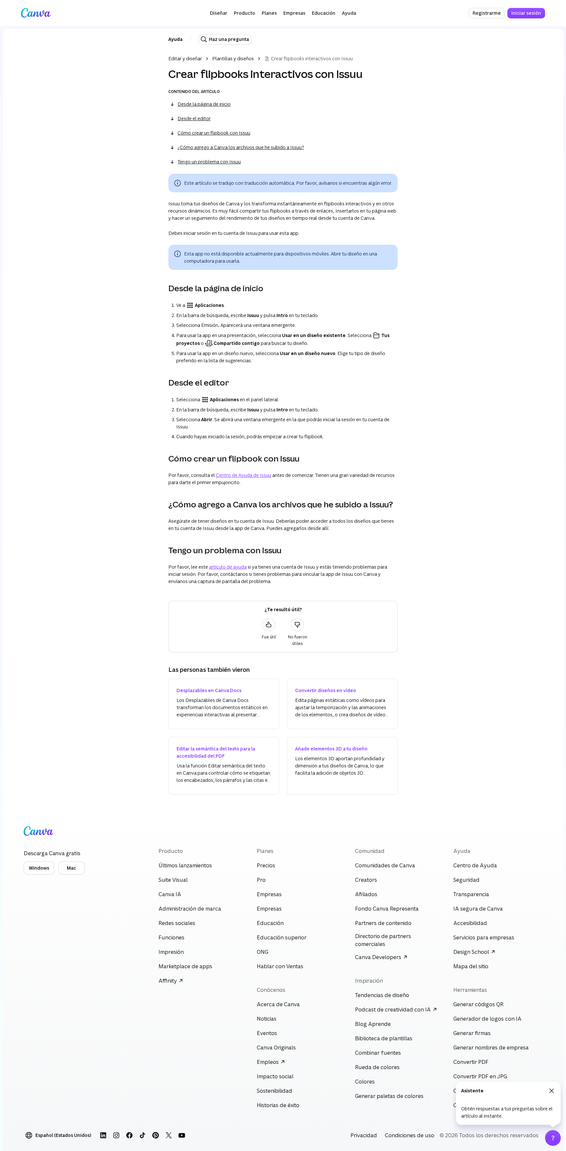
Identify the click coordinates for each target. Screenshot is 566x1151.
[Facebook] (129, 1135)
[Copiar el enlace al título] (163, 288)
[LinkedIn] (103, 1135)
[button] (218, 13)
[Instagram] (116, 1135)
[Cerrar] (551, 1090)
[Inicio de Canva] (35, 13)
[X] (168, 1135)
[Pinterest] (155, 1135)
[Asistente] (553, 1138)
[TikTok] (142, 1135)
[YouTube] (182, 1135)
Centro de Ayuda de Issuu (243, 475)
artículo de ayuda (228, 567)
